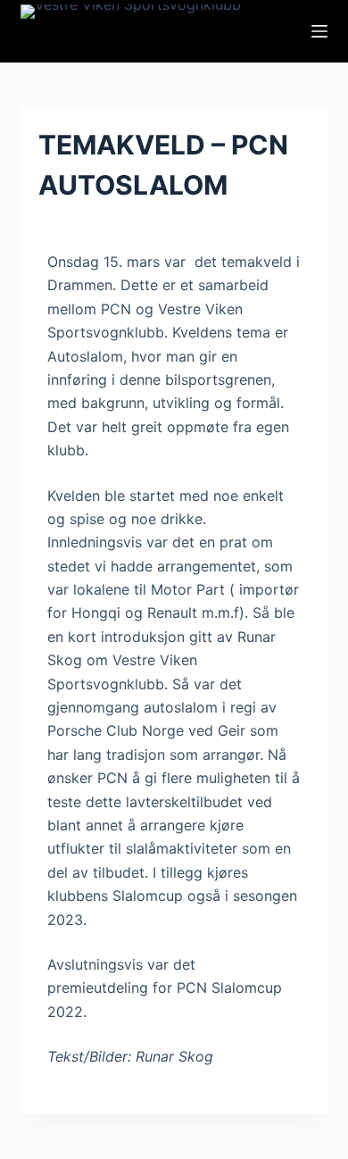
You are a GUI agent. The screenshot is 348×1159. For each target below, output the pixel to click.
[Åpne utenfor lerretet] (319, 31)
